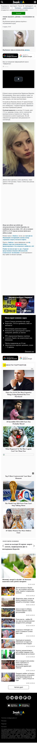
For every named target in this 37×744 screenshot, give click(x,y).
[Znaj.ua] (18, 2)
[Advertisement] (18, 204)
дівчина (27, 50)
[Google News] (20, 697)
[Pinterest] (29, 697)
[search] (2, 2)
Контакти (4, 726)
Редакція (3, 723)
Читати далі (18, 687)
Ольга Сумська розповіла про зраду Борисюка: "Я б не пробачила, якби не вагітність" (18, 323)
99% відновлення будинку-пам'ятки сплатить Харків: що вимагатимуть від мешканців (18, 338)
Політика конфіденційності (9, 718)
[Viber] (16, 697)
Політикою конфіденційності (24, 8)
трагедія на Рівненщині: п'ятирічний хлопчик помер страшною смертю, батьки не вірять (17, 238)
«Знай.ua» (15, 236)
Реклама (3, 721)
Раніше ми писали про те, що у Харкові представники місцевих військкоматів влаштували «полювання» (15, 251)
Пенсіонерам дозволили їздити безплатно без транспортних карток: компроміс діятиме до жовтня (17, 331)
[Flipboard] (25, 697)
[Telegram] (12, 697)
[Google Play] (24, 705)
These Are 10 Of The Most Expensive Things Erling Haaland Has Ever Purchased (18, 395)
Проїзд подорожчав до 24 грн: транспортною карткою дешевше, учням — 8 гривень (19, 345)
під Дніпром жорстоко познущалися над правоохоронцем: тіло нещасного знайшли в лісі (18, 244)
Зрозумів (18, 13)
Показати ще (29, 351)
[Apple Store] (12, 705)
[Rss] (8, 697)
